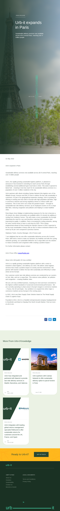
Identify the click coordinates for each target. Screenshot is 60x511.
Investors (8, 480)
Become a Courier (11, 487)
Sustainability (10, 482)
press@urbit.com (23, 253)
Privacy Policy (27, 481)
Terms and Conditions (29, 479)
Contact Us (9, 484)
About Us (8, 477)
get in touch (41, 454)
